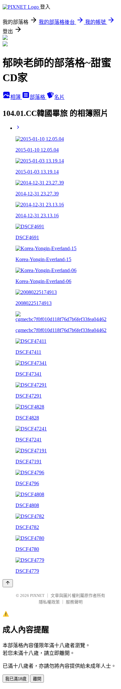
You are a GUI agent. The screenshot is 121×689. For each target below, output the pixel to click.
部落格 (38, 97)
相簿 (16, 97)
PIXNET (37, 595)
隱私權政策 (49, 601)
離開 (37, 678)
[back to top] (8, 583)
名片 (59, 97)
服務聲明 (74, 601)
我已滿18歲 (15, 678)
